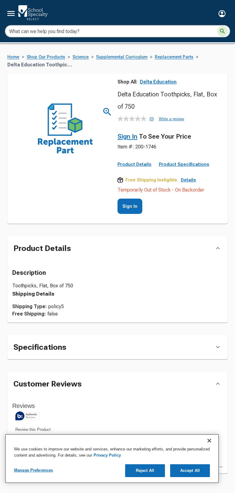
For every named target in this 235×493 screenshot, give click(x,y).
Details (188, 180)
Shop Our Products (46, 57)
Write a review (171, 119)
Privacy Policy (107, 455)
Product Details (134, 164)
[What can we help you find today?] (222, 31)
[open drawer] (11, 13)
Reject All (145, 470)
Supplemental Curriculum (121, 57)
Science (81, 57)
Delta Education (158, 82)
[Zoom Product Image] (107, 112)
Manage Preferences (33, 470)
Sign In (127, 136)
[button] (222, 13)
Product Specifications (184, 164)
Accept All (190, 470)
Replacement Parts (174, 57)
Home (13, 57)
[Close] (209, 440)
